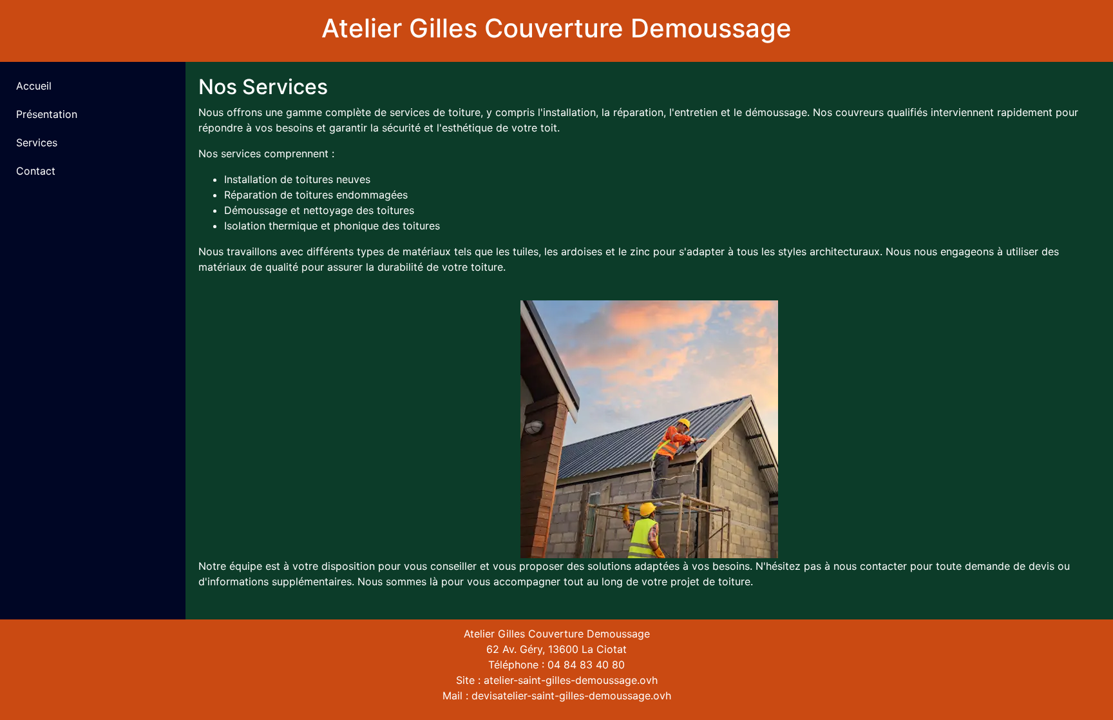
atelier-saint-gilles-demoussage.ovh (571, 680)
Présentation (46, 114)
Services (36, 142)
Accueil (34, 85)
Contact (35, 170)
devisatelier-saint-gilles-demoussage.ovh (571, 695)
